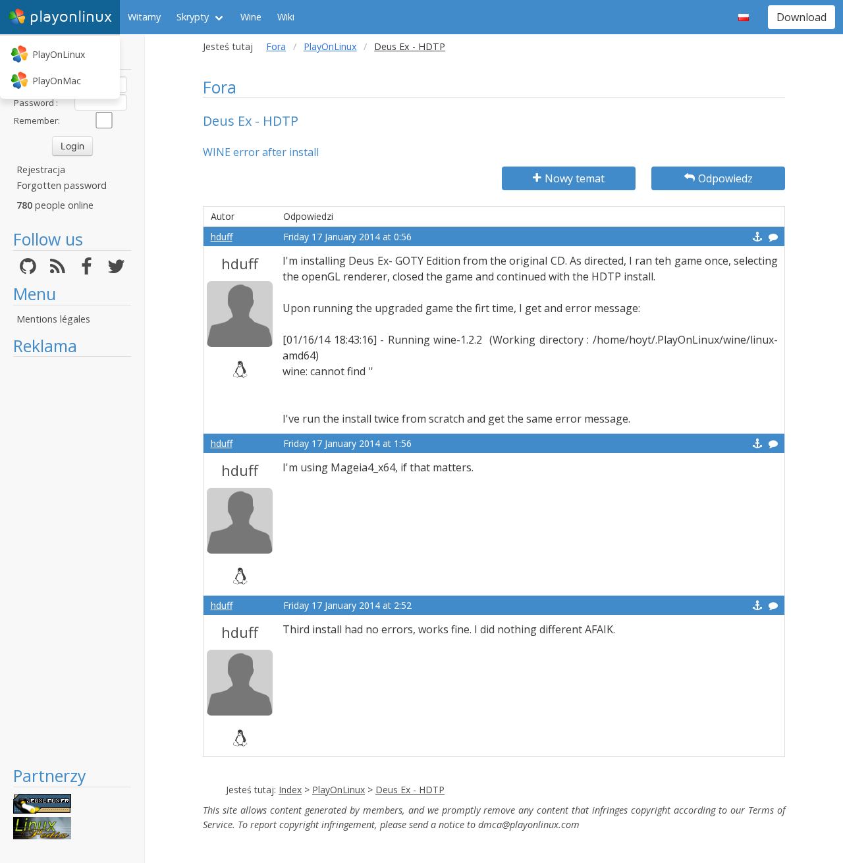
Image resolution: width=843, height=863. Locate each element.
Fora (276, 46)
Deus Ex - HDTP (410, 789)
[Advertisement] (72, 560)
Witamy (144, 17)
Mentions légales (53, 319)
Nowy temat (575, 178)
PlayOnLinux (58, 54)
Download (801, 17)
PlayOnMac (56, 80)
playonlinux (71, 17)
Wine (250, 17)
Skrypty (193, 17)
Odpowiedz (725, 178)
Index (290, 789)
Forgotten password (61, 185)
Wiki (285, 17)
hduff (221, 236)
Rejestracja (40, 169)
